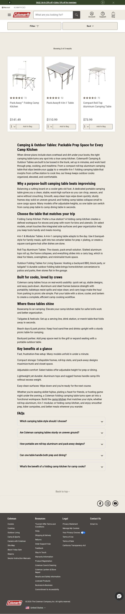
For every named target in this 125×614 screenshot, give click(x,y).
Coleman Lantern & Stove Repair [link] (45, 571)
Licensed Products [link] (42, 581)
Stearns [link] (11, 554)
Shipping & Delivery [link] (43, 535)
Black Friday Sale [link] (15, 550)
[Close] (114, 2)
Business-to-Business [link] (43, 585)
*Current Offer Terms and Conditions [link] (45, 525)
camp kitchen (59, 399)
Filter (32, 26)
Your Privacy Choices (71, 533)
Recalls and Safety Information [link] (48, 577)
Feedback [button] (39, 548)
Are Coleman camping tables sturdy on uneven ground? (49, 432)
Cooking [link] (11, 528)
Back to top (62, 491)
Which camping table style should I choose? (43, 421)
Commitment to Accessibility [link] (47, 589)
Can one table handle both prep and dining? (43, 455)
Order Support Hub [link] (43, 544)
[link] (100, 503)
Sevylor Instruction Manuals (19, 558)
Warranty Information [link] (44, 557)
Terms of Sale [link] (68, 541)
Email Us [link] (94, 524)
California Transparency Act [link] (74, 545)
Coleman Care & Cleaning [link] (45, 565)
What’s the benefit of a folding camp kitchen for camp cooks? (53, 466)
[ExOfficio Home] (19, 7)
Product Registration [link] (43, 561)
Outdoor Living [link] (14, 533)
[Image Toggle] (39, 94)
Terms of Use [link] (68, 537)
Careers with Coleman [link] (17, 541)
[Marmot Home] (6, 7)
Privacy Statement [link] (70, 524)
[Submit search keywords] (76, 15)
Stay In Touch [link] (40, 552)
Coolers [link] (11, 524)
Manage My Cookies (71, 528)
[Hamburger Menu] (9, 15)
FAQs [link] (37, 531)
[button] (5, 2)
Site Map (11, 545)
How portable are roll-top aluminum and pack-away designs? (52, 443)
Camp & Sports (14, 537)
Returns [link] (38, 540)
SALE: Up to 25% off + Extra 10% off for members (56, 3)
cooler (50, 169)
